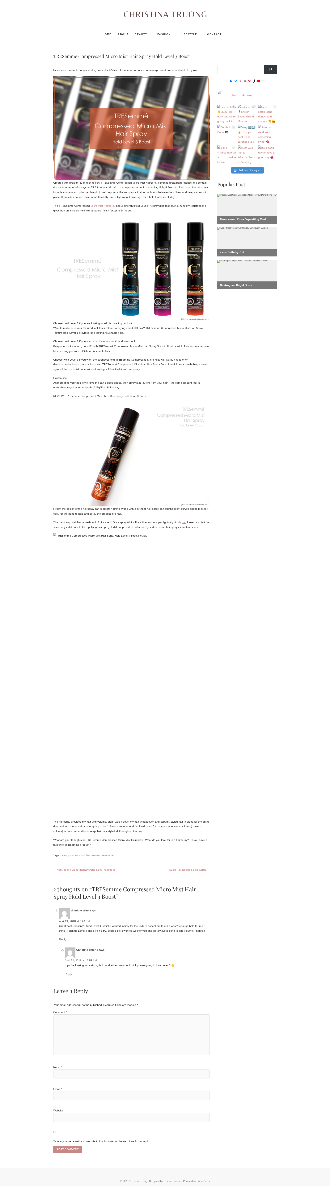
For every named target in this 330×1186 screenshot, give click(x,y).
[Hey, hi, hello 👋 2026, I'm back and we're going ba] (226, 114)
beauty (65, 855)
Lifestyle (189, 34)
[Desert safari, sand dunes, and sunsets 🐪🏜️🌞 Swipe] (267, 114)
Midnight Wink (79, 910)
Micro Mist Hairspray (103, 205)
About (123, 34)
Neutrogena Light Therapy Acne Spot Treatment (84, 869)
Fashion (164, 34)
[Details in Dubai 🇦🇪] (226, 134)
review (96, 855)
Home (107, 34)
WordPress (204, 1181)
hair (184, 522)
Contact (214, 34)
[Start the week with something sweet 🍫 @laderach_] (267, 134)
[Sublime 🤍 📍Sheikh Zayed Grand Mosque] (247, 114)
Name (57, 1067)
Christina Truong (71, 32)
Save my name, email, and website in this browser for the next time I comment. (101, 1141)
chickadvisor (77, 855)
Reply (62, 939)
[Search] (270, 69)
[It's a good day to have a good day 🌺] (267, 154)
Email (57, 1088)
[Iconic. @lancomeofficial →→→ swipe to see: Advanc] (226, 154)
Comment (60, 1012)
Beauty (141, 34)
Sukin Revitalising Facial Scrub (189, 869)
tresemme (107, 855)
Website (58, 1110)
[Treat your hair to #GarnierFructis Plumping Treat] (247, 154)
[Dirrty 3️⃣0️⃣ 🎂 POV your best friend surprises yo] (247, 134)
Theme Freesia (172, 1181)
